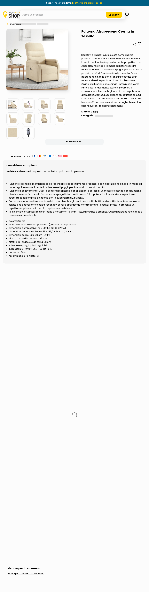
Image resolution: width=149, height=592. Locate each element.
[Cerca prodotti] (131, 23)
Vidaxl (19, 151)
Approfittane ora (87, 2)
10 (49, 90)
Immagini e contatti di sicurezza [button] (26, 324)
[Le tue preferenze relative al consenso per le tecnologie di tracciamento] (144, 587)
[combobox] (74, 23)
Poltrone (25, 155)
